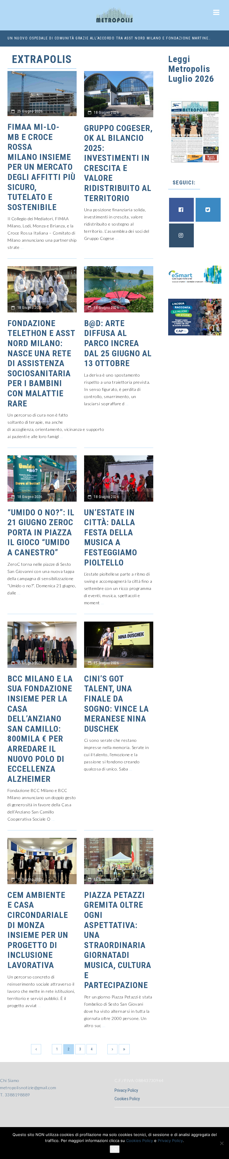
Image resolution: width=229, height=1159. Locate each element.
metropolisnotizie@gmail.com (28, 1087)
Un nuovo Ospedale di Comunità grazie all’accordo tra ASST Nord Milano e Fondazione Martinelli (109, 38)
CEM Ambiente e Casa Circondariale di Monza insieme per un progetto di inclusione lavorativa (37, 930)
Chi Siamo (9, 1080)
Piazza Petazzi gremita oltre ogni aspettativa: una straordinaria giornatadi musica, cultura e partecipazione (117, 940)
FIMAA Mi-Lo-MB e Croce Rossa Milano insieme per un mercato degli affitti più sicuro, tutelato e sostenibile (41, 167)
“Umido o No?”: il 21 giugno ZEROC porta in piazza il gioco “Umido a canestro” (41, 532)
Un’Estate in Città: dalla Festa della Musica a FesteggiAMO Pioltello (110, 538)
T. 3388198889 (15, 1094)
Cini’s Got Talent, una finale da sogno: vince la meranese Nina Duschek (116, 704)
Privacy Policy (126, 1090)
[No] (222, 1143)
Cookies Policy (127, 1098)
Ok (114, 1149)
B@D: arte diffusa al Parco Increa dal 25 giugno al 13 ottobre (118, 343)
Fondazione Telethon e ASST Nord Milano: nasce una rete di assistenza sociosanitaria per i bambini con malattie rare (41, 363)
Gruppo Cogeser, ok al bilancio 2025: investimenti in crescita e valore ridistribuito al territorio (118, 163)
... (22, 247)
